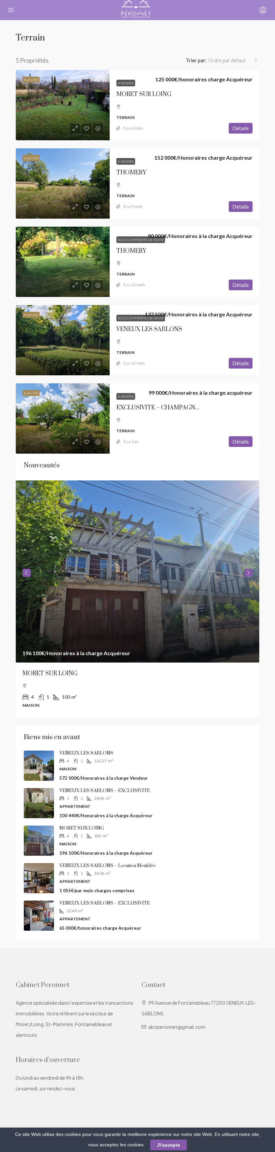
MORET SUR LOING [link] (143, 94)
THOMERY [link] (131, 172)
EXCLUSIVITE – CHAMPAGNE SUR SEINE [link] (173, 407)
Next (248, 573)
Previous (26, 573)
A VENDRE (126, 83)
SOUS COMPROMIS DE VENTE (141, 240)
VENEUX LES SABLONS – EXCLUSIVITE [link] (104, 791)
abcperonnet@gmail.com (177, 1027)
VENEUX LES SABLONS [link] (149, 329)
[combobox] (233, 60)
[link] (63, 105)
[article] (137, 599)
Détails (240, 128)
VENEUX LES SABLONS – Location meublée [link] (107, 866)
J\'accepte (168, 1145)
